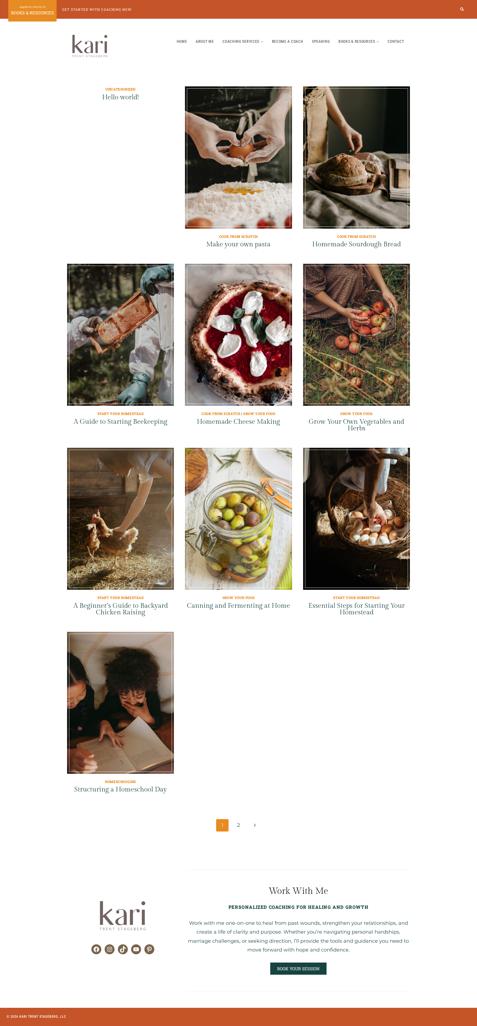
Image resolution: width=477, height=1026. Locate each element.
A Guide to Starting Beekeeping (120, 422)
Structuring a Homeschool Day (120, 789)
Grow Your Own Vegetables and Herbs (356, 425)
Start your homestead (120, 413)
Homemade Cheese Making (238, 422)
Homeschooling (120, 781)
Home (182, 41)
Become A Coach (287, 41)
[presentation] (238, 157)
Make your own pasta (238, 244)
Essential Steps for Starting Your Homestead (356, 609)
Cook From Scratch (238, 236)
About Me (205, 41)
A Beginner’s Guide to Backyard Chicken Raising (120, 609)
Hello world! (120, 97)
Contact (396, 41)
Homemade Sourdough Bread (356, 244)
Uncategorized (120, 89)
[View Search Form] (462, 10)
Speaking (321, 41)
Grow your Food (259, 413)
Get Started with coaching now (96, 9)
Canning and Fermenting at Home (238, 606)
